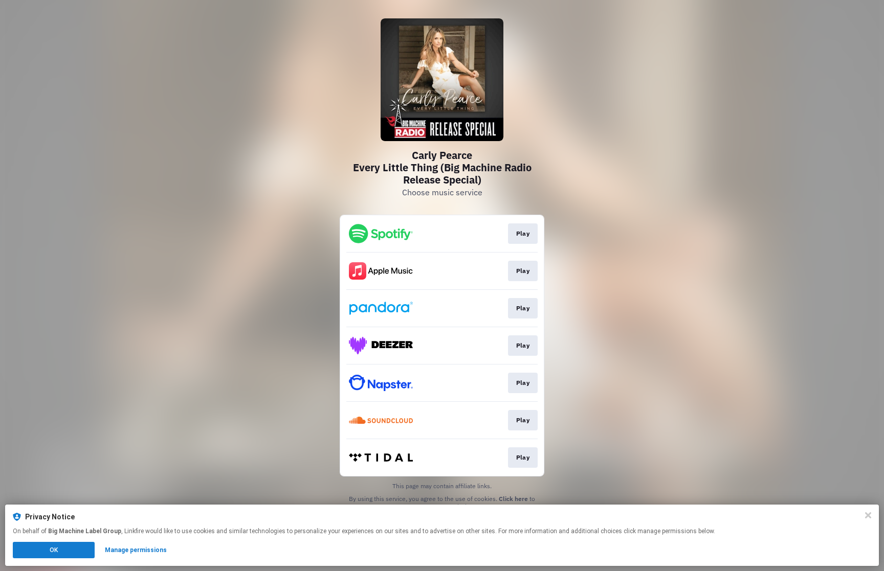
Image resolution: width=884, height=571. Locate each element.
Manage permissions (136, 550)
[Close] (868, 515)
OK (54, 550)
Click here (513, 499)
